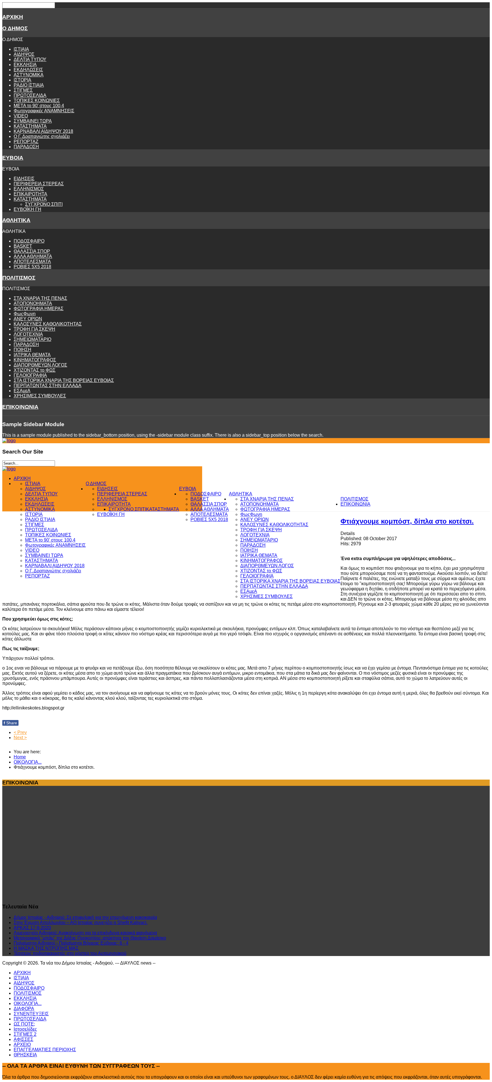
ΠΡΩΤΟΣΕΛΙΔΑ (30, 95)
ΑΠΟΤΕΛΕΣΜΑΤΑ (32, 261)
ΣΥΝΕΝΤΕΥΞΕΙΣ (31, 1013)
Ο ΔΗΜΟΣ (15, 28)
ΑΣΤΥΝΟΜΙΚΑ (29, 74)
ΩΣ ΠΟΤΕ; (24, 1024)
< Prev (20, 732)
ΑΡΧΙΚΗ (12, 17)
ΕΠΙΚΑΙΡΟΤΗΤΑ (30, 194)
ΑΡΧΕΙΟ (22, 1044)
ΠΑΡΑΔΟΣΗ (26, 146)
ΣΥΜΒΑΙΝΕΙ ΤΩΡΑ (33, 121)
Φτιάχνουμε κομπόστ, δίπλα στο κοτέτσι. (407, 521)
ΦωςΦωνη (25, 313)
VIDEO (21, 115)
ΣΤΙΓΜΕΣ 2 (25, 1034)
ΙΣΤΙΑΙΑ (21, 49)
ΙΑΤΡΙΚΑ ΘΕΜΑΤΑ (32, 354)
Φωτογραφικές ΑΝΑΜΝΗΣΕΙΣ (44, 110)
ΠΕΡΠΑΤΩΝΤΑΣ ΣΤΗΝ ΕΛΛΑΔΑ (47, 385)
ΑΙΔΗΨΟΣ (24, 54)
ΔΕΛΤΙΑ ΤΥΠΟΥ (30, 59)
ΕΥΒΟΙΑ (12, 158)
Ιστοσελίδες (25, 1029)
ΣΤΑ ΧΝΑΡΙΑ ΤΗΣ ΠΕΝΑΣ (40, 298)
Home (20, 756)
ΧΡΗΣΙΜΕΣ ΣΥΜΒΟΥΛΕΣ (40, 395)
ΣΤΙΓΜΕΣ (23, 90)
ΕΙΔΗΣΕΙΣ (24, 178)
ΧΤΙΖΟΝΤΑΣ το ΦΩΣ (35, 370)
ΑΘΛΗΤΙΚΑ (16, 220)
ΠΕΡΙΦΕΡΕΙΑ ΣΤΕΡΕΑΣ (39, 183)
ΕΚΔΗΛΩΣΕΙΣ (28, 69)
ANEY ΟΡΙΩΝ (28, 318)
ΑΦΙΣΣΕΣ (23, 1039)
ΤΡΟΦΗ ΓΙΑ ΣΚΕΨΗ (34, 329)
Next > (20, 737)
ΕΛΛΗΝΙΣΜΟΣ (29, 188)
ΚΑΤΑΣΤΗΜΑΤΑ (30, 126)
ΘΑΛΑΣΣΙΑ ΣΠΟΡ (32, 251)
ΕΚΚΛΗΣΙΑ (25, 64)
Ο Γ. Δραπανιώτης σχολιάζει (42, 136)
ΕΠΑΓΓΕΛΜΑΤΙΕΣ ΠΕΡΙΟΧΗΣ (45, 1049)
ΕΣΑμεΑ (22, 390)
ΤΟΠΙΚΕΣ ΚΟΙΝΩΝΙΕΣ (37, 100)
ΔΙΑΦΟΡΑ (24, 1008)
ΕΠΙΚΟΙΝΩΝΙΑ (20, 407)
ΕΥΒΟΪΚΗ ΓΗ (27, 209)
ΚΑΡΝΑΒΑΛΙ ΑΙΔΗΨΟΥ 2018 (43, 131)
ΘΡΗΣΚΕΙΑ (25, 1054)
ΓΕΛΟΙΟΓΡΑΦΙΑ (30, 375)
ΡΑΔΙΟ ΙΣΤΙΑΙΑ (29, 85)
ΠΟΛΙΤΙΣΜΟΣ (18, 278)
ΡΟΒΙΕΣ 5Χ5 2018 (32, 266)
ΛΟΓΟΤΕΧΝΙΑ (28, 334)
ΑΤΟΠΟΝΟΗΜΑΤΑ (33, 303)
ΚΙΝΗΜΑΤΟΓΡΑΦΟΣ (35, 359)
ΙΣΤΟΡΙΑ (22, 80)
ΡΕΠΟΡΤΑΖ (26, 141)
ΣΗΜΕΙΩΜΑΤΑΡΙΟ (32, 339)
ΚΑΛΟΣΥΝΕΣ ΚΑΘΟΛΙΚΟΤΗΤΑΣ (48, 324)
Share (10, 723)
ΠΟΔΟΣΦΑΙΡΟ (29, 241)
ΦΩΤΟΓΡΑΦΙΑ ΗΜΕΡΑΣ (38, 308)
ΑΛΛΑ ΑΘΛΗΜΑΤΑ (33, 256)
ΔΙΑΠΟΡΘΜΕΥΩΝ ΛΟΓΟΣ (40, 365)
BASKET (23, 246)
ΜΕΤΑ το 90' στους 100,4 (39, 105)
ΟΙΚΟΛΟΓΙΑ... (28, 762)
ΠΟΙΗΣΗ (22, 349)
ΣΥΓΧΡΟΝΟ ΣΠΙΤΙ (44, 204)
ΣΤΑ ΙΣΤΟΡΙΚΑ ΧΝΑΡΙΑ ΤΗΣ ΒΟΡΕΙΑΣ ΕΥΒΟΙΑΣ (64, 380)
